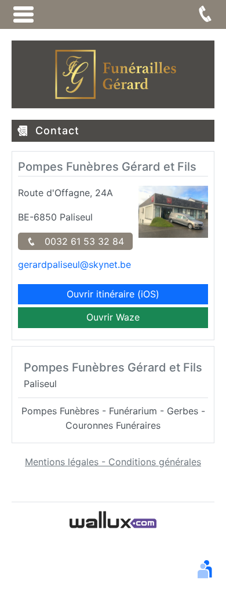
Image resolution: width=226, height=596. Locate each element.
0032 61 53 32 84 (80, 241)
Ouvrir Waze (113, 317)
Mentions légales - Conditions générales (113, 462)
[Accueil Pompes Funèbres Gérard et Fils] (113, 73)
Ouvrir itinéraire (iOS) (113, 294)
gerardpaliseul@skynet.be (74, 264)
